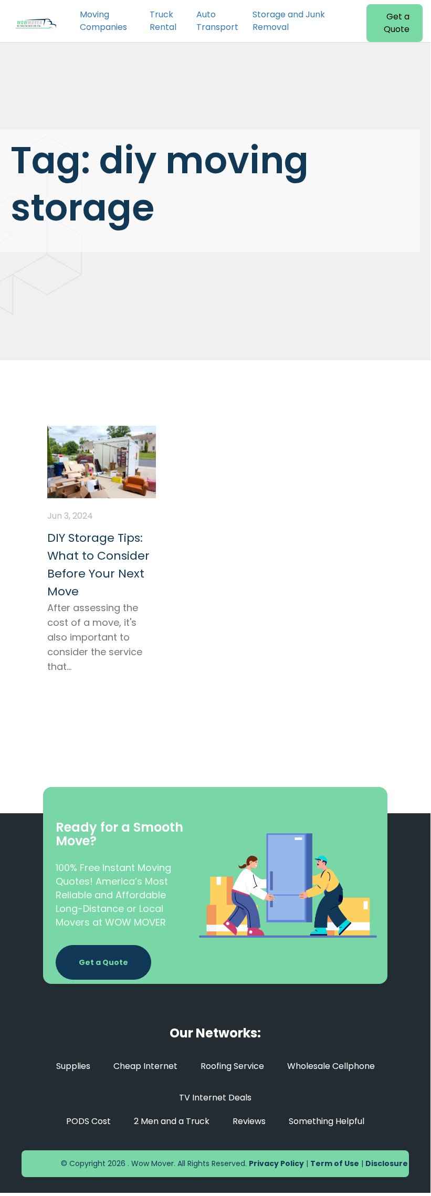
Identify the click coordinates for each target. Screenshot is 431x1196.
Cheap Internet (145, 1066)
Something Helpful (326, 1121)
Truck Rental (163, 20)
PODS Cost (88, 1121)
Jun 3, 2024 (70, 516)
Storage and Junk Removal (289, 20)
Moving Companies (103, 20)
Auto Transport (217, 20)
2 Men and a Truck (171, 1121)
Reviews (249, 1121)
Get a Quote (396, 23)
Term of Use (334, 1163)
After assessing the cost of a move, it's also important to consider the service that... (94, 637)
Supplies (73, 1066)
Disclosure (386, 1163)
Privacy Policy (276, 1163)
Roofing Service (232, 1066)
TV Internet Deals (215, 1098)
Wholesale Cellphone (331, 1066)
